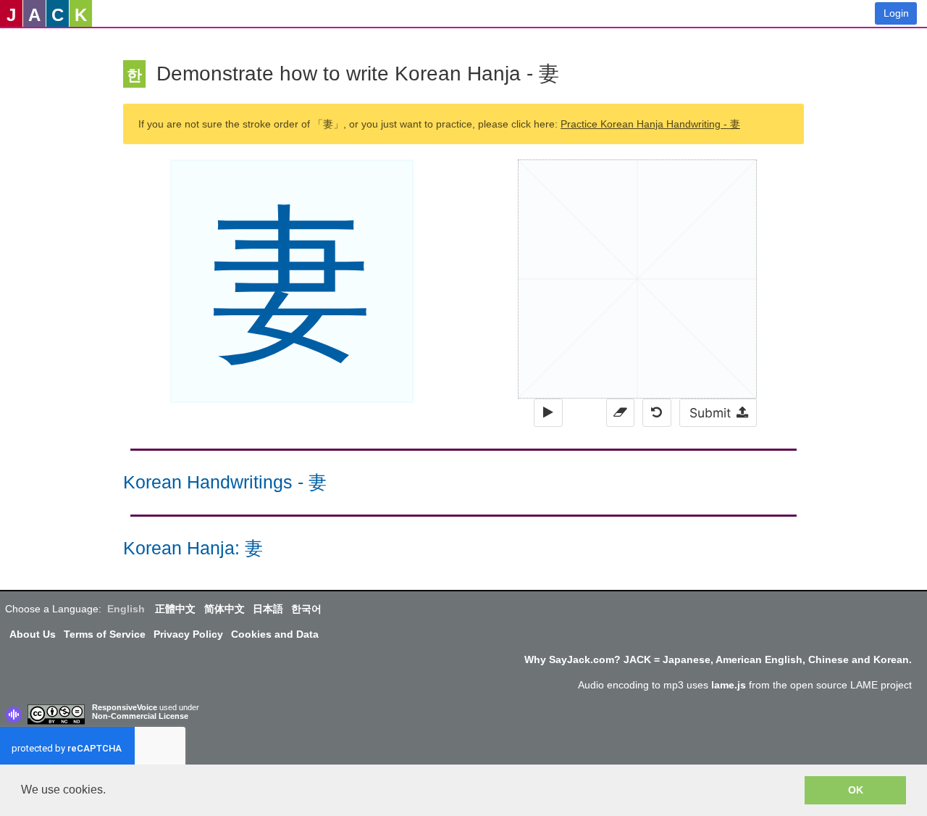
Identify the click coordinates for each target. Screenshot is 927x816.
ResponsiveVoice (124, 707)
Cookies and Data (275, 634)
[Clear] (620, 413)
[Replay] (548, 413)
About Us (32, 634)
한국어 (306, 609)
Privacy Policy (188, 634)
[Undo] (656, 413)
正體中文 (175, 609)
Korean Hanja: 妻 (193, 548)
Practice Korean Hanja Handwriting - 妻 (650, 124)
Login (896, 13)
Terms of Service (105, 634)
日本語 (268, 609)
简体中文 (224, 609)
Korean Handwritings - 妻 (225, 482)
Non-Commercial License (140, 716)
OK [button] (855, 790)
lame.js (728, 685)
